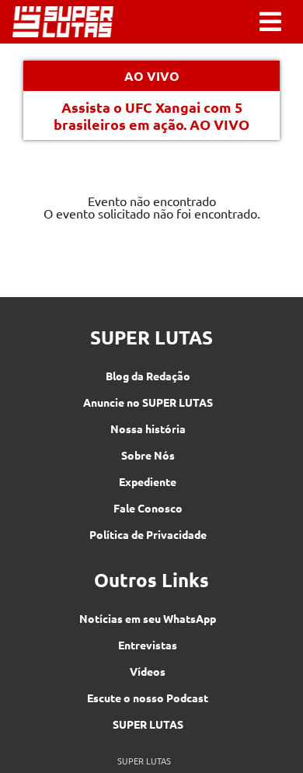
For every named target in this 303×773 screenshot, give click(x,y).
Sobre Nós (148, 455)
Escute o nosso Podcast (147, 698)
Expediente (147, 481)
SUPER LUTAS (148, 724)
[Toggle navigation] (270, 21)
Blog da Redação (148, 376)
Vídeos (147, 671)
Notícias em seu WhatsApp (147, 618)
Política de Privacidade (148, 534)
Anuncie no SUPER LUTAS (148, 402)
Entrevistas (147, 645)
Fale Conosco (148, 508)
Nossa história (148, 428)
